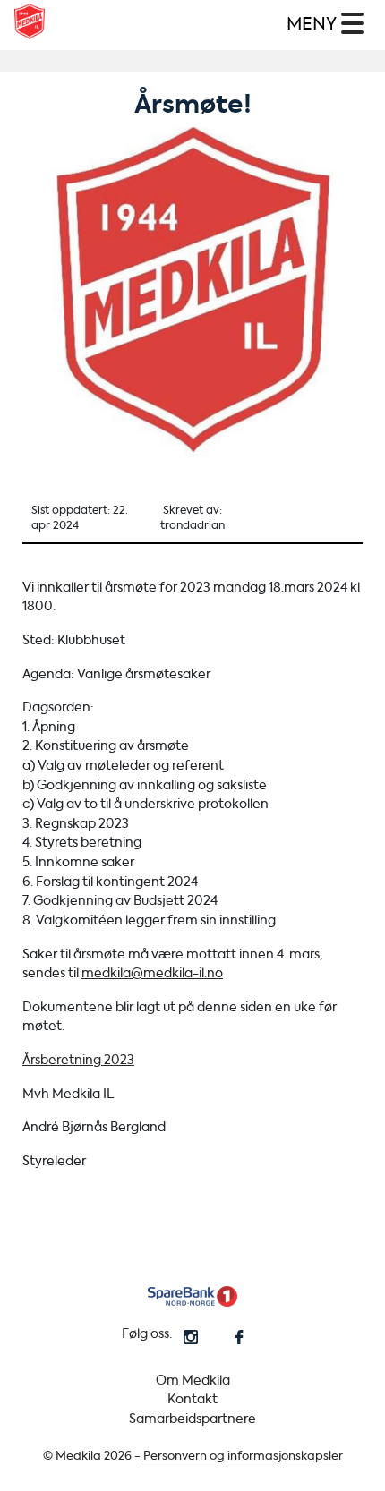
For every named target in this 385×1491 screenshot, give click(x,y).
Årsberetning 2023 (78, 1060)
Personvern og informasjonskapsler (243, 1455)
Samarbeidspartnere (192, 1418)
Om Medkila (193, 1380)
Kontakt (192, 1399)
